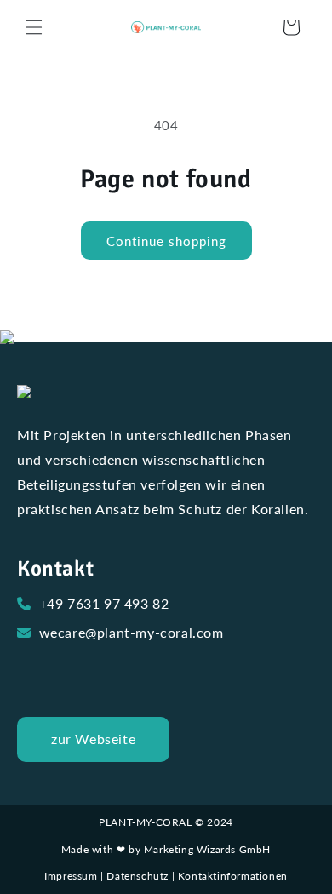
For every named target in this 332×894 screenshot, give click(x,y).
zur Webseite (93, 739)
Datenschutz (137, 875)
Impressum (70, 875)
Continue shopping (166, 241)
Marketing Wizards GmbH (207, 849)
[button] (34, 27)
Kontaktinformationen (233, 875)
